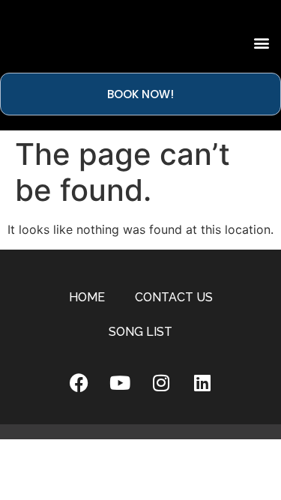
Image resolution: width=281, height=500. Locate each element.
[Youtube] (120, 383)
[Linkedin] (202, 383)
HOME (87, 297)
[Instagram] (161, 383)
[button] (261, 42)
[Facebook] (78, 383)
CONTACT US (174, 297)
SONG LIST (140, 332)
